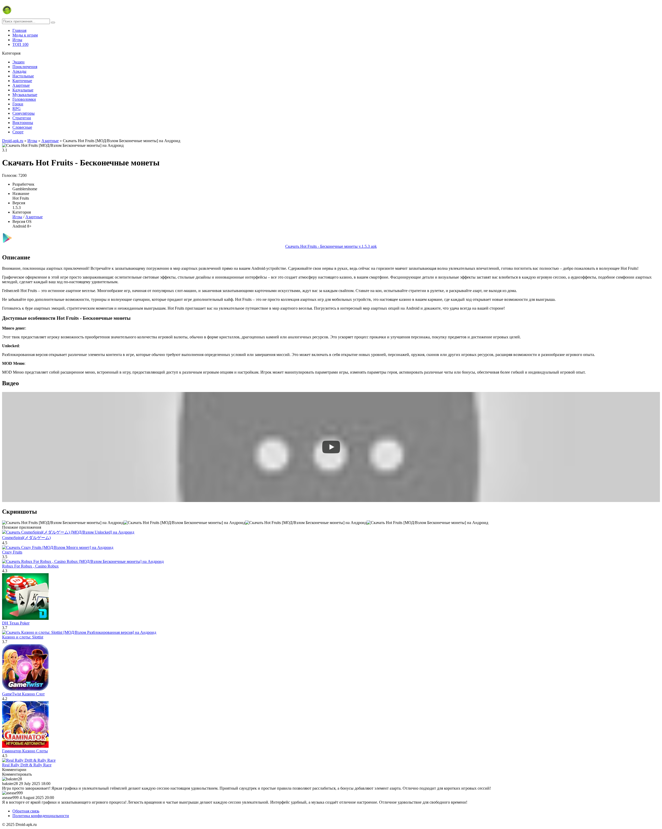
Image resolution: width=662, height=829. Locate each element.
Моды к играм (25, 35)
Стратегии (21, 118)
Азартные (21, 85)
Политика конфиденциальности (40, 815)
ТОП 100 (20, 44)
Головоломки (24, 99)
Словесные (22, 127)
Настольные (23, 76)
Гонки (17, 104)
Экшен (18, 62)
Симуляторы (23, 113)
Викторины (22, 122)
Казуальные (22, 90)
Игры (17, 40)
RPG (16, 108)
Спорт (18, 132)
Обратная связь (25, 811)
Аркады (19, 71)
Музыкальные (24, 94)
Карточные (22, 80)
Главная (19, 30)
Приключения (24, 66)
